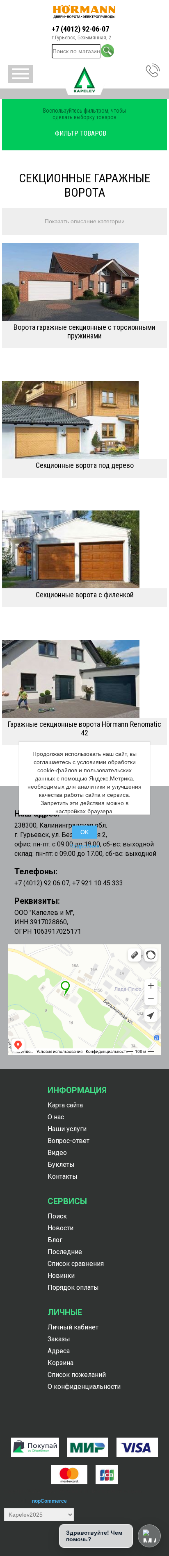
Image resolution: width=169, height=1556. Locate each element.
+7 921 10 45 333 (97, 883)
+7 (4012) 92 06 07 (41, 883)
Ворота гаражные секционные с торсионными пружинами (84, 331)
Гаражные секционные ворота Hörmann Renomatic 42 (84, 728)
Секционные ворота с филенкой (85, 594)
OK (84, 832)
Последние (65, 1252)
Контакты (63, 1176)
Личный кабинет (73, 1327)
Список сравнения (76, 1264)
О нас (56, 1117)
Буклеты (61, 1164)
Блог (55, 1240)
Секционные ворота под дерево (85, 465)
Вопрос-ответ (68, 1141)
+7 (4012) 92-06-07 (80, 29)
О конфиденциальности (84, 1386)
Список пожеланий (77, 1375)
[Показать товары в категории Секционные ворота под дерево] (84, 420)
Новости (60, 1228)
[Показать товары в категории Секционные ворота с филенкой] (84, 549)
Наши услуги (67, 1129)
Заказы (59, 1339)
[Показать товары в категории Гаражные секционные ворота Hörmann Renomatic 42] (84, 679)
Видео (57, 1153)
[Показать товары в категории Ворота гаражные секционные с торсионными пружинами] (84, 282)
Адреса (59, 1351)
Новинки (61, 1275)
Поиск (57, 1216)
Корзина (60, 1363)
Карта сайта (65, 1105)
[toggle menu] (20, 74)
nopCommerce (49, 1501)
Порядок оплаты (73, 1287)
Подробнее (84, 846)
